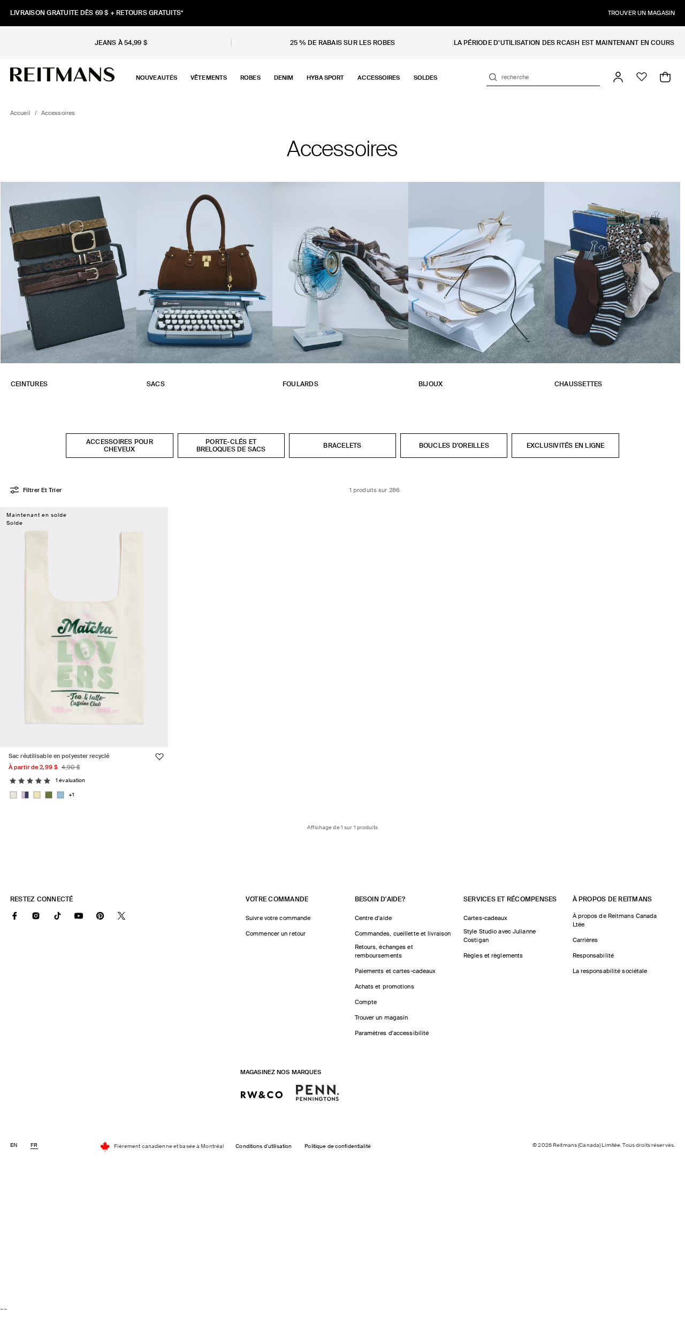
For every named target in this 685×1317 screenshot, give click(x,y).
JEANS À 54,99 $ (121, 43)
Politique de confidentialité (338, 1146)
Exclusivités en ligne (566, 445)
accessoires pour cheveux (119, 446)
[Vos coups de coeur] (641, 77)
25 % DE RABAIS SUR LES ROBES (342, 43)
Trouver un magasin (381, 1017)
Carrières (585, 940)
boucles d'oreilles (454, 445)
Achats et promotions (384, 986)
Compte (366, 1002)
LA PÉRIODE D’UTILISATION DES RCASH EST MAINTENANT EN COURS (564, 43)
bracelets (342, 445)
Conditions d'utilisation (263, 1146)
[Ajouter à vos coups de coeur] (159, 756)
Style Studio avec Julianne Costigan (499, 936)
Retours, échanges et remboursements (384, 951)
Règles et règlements (493, 955)
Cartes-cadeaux (485, 918)
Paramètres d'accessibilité (392, 1033)
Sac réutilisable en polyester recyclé (59, 755)
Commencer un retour (276, 933)
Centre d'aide (373, 918)
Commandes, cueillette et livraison (403, 933)
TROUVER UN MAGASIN (641, 13)
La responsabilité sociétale (610, 971)
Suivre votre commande (278, 918)
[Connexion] (618, 77)
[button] (156, 77)
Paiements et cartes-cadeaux (395, 971)
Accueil (20, 113)
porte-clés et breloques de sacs (231, 446)
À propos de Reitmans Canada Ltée (615, 920)
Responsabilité (593, 955)
